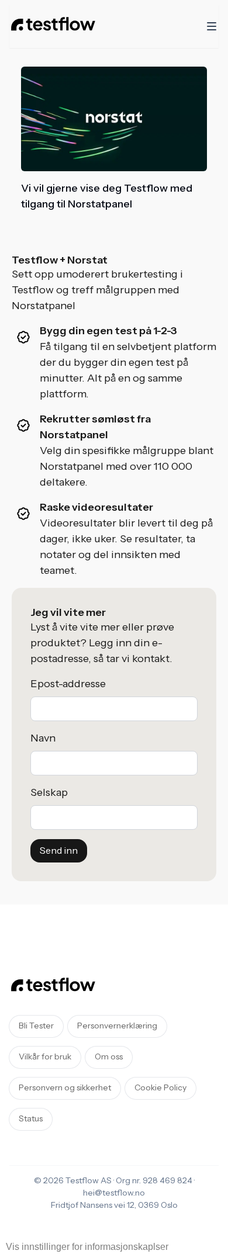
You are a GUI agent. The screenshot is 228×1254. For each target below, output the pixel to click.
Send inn (59, 850)
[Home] (53, 26)
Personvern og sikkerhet (65, 1088)
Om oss (109, 1057)
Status (31, 1119)
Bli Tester (36, 1026)
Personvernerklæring (117, 1026)
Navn (43, 738)
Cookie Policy (160, 1088)
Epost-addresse (68, 684)
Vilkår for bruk (45, 1057)
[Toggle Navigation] (211, 26)
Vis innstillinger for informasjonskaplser (87, 1247)
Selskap (49, 792)
